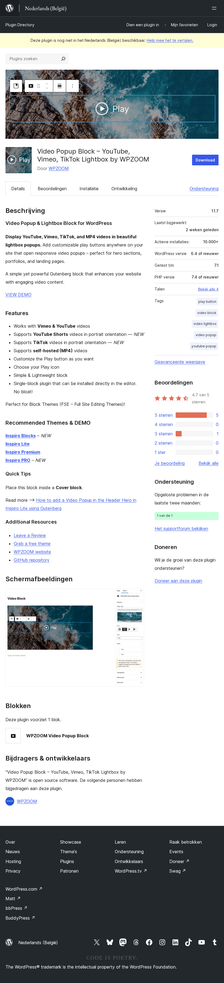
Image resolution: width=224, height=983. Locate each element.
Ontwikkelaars (129, 861)
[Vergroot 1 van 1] (136, 596)
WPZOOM (59, 168)
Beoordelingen (52, 188)
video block (206, 313)
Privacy (12, 871)
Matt (13, 898)
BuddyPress (20, 918)
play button (207, 302)
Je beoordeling (170, 463)
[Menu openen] (215, 8)
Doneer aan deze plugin (178, 580)
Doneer (179, 861)
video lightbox (204, 324)
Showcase (70, 842)
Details (18, 188)
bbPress (16, 908)
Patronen (69, 871)
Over (10, 842)
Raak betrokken (185, 842)
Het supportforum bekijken (181, 528)
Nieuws (12, 851)
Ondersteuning (204, 188)
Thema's (68, 851)
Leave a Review (30, 535)
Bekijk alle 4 (208, 289)
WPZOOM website (32, 551)
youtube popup (203, 346)
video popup (206, 335)
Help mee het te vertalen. (170, 40)
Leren (120, 842)
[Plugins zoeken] (63, 58)
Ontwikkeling (124, 188)
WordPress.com (24, 889)
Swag (177, 871)
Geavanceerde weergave (180, 362)
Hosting (13, 861)
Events (176, 851)
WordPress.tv (131, 871)
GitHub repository (31, 560)
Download (205, 160)
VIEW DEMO (18, 294)
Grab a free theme (32, 543)
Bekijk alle (209, 463)
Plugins (67, 861)
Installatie (89, 188)
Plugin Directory (19, 24)
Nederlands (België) (38, 942)
